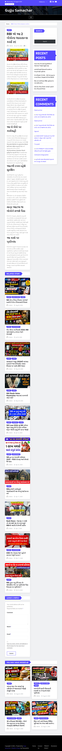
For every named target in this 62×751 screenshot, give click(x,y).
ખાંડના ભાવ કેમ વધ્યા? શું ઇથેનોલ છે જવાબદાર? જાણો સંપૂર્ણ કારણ (16, 688)
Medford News (16, 748)
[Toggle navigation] (31, 17)
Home (7, 24)
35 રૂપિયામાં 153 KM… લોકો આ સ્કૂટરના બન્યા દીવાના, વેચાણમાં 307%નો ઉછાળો (17, 723)
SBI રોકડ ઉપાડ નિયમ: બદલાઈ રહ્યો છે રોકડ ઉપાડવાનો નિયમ (17, 301)
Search (39, 31)
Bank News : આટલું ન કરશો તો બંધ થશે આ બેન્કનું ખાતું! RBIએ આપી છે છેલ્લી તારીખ (16, 523)
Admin (11, 46)
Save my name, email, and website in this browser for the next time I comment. (17, 646)
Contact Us (40, 747)
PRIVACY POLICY (46, 747)
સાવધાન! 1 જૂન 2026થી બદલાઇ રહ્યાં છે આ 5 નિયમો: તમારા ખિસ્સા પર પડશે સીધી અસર (17, 363)
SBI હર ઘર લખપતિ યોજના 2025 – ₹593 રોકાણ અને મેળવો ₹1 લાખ (17, 459)
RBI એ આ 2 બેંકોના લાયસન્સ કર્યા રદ (20, 24)
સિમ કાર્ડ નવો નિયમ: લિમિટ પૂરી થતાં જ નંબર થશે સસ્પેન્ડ (44, 722)
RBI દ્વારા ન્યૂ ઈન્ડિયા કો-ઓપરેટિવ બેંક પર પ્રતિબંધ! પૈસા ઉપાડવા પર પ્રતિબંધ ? (17, 584)
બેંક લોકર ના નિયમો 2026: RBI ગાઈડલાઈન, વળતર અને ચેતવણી (17, 332)
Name (9, 626)
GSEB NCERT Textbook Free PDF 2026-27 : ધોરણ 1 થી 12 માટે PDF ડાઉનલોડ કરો (44, 138)
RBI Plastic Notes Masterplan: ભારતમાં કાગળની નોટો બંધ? (17, 395)
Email (9, 634)
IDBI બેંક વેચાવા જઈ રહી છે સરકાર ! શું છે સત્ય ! (16, 554)
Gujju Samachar (18, 10)
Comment (10, 612)
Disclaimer (54, 746)
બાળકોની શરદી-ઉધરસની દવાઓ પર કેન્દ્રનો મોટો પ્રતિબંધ (42, 690)
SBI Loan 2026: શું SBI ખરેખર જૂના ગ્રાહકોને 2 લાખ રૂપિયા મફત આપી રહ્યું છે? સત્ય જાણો (17, 427)
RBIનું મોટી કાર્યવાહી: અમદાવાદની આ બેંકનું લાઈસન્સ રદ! (17, 491)
